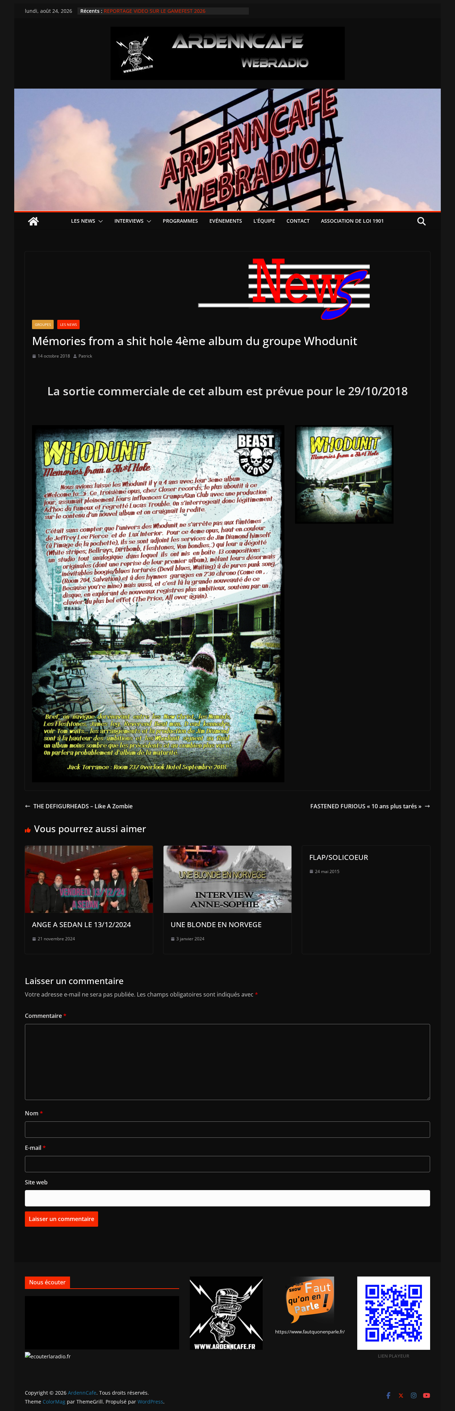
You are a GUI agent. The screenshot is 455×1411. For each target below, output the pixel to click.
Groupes (43, 324)
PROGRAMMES (180, 220)
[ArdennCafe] (227, 93)
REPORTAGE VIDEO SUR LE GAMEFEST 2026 (154, 10)
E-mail (35, 1148)
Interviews (129, 220)
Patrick (85, 356)
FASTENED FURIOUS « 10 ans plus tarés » (366, 806)
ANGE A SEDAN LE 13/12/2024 (81, 924)
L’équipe (264, 220)
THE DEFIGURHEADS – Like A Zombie (83, 806)
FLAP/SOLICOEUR (338, 857)
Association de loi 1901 (352, 220)
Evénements (225, 220)
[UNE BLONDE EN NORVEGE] (227, 851)
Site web (36, 1182)
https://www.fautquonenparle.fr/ (310, 1331)
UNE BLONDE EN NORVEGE (216, 924)
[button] (99, 221)
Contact (298, 220)
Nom (34, 1113)
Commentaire (45, 1016)
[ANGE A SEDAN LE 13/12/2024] (89, 851)
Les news (83, 220)
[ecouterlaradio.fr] (48, 1356)
